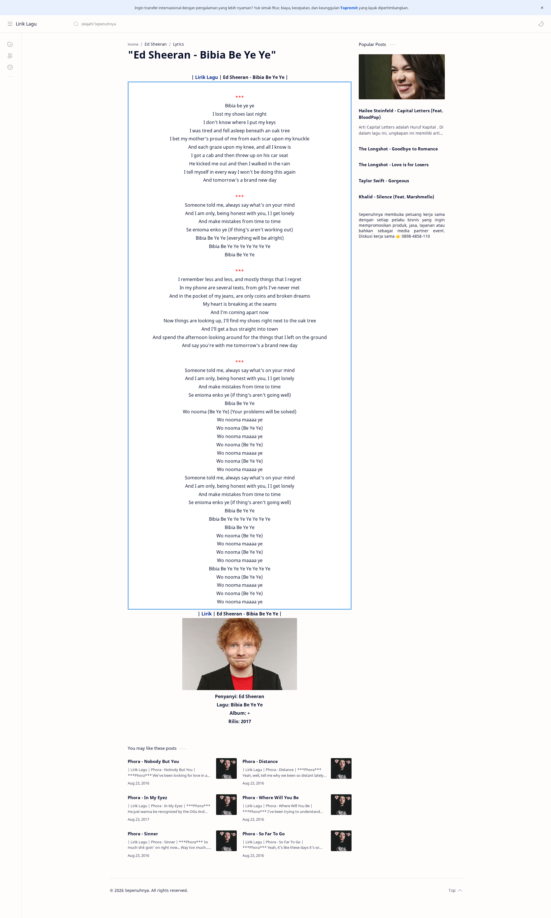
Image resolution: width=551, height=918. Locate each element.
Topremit (349, 7)
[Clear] (163, 24)
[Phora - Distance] (341, 768)
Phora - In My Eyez (147, 797)
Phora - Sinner (143, 833)
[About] (10, 55)
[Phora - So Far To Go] (341, 840)
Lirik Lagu (26, 24)
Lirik (206, 614)
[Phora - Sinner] (226, 840)
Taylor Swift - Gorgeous (384, 180)
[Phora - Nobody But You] (226, 768)
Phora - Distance (260, 761)
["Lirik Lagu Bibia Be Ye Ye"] (239, 654)
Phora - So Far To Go (263, 833)
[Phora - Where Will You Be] (341, 804)
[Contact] (10, 67)
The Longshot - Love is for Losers (393, 164)
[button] (541, 24)
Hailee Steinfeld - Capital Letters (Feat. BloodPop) (401, 114)
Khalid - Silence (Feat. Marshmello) (396, 197)
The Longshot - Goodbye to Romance (398, 149)
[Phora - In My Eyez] (226, 804)
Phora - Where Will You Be (270, 797)
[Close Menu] (542, 7)
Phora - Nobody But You (153, 761)
